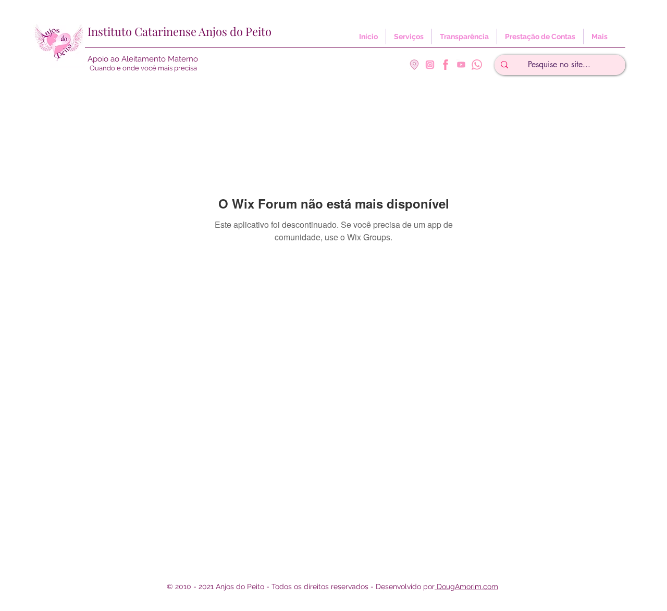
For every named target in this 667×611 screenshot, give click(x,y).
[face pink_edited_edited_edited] (445, 64)
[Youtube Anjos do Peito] (461, 64)
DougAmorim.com (466, 586)
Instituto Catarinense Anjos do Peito (179, 31)
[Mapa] (414, 64)
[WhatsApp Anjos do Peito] (477, 64)
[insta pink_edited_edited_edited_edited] (430, 64)
